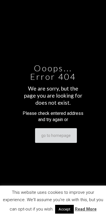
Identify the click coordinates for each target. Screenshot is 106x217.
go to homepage (56, 135)
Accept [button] (64, 209)
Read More (86, 209)
